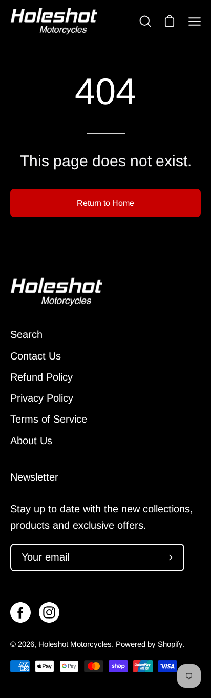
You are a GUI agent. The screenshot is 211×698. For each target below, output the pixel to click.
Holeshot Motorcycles (75, 644)
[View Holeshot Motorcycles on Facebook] (20, 612)
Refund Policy (41, 377)
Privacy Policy (41, 398)
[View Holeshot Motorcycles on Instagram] (49, 612)
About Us (31, 440)
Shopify (170, 644)
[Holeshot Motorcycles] (53, 21)
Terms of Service (48, 419)
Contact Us (35, 356)
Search (26, 334)
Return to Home (105, 202)
